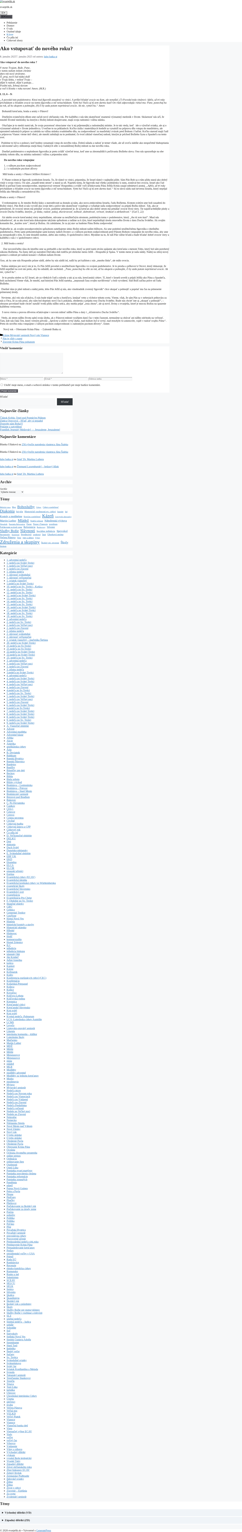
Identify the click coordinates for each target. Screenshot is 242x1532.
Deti (9, 841)
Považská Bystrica (16, 1229)
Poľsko (10, 1224)
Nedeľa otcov (14, 1090)
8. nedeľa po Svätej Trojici (20, 714)
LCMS (10, 1022)
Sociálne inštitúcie (46, 531)
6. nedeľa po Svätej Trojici (20, 705)
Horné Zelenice (15, 942)
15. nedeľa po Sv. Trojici (19, 604)
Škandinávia (13, 1298)
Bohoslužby (26, 507)
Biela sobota (13, 779)
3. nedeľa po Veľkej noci (20, 663)
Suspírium (15, 535)
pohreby (11, 1215)
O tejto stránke (14, 1135)
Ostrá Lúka (12, 1167)
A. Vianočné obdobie (18, 725)
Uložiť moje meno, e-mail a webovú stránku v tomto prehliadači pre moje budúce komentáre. (52, 385)
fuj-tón (19, 511)
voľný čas (12, 1440)
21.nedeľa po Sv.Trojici (19, 645)
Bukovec (11, 800)
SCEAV (11, 1280)
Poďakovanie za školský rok (21, 1206)
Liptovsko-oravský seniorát (21, 1028)
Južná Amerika (14, 960)
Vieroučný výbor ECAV (19, 1431)
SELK (10, 1286)
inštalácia (11, 948)
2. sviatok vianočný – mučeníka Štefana (27, 640)
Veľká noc (12, 1410)
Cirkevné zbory (15, 40)
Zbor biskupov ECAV (18, 1470)
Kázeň (48, 515)
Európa (10, 874)
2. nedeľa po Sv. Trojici (19, 622)
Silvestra (11, 1292)
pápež (10, 1185)
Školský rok (13, 1301)
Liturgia (11, 1031)
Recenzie (11, 1265)
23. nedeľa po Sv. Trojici (19, 657)
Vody (9, 1434)
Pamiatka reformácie (17, 1176)
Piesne (29, 524)
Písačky (11, 1200)
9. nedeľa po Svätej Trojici (20, 723)
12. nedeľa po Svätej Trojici (21, 595)
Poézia (10, 1212)
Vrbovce (11, 1443)
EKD (9, 859)
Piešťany (11, 1197)
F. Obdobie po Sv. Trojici (20, 900)
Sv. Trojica (12, 1357)
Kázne (10, 34)
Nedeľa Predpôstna (17, 1105)
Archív (3, 488)
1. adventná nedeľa (17, 559)
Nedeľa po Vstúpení (17, 1099)
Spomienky (5, 534)
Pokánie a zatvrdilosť (11, 426)
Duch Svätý (13, 847)
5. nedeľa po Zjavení (17, 702)
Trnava (10, 1384)
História (11, 921)
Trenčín (10, 1381)
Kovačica (11, 992)
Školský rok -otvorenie (50, 543)
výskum (11, 1455)
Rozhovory (41, 527)
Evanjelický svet (15, 892)
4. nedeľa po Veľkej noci (20, 684)
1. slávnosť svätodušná (18, 574)
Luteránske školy (15, 1037)
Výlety (37, 538)
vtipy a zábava (28, 538)
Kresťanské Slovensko (18, 1007)
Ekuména (11, 862)
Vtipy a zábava (14, 1449)
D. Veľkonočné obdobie (19, 835)
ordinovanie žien (15, 1161)
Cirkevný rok (13, 829)
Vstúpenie (12, 1446)
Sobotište (11, 1327)
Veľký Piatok (13, 1416)
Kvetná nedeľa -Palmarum (20, 1016)
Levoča (10, 1025)
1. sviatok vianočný (17, 580)
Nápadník (3, 524)
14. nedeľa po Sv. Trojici (19, 601)
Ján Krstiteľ (13, 957)
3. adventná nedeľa (17, 660)
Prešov (10, 1250)
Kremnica (12, 1001)
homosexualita (14, 939)
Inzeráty (60, 512)
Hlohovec (12, 933)
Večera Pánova (7, 537)
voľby (10, 1437)
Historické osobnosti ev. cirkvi (40, 511)
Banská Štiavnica (16, 761)
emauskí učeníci (15, 871)
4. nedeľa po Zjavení (17, 687)
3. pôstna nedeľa (15, 669)
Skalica (10, 1295)
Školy (64, 542)
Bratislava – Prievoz (17, 788)
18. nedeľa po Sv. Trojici (19, 613)
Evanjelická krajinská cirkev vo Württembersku (31, 883)
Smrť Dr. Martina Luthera (30, 459)
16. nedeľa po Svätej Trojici (21, 607)
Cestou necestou (15, 817)
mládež (10, 1063)
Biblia (10, 776)
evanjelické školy (16, 886)
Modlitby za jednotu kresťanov (23, 1075)
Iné (66, 512)
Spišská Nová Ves (16, 1336)
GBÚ (9, 906)
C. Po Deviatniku (16, 803)
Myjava (10, 1084)
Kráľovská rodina (16, 998)
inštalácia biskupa (16, 951)
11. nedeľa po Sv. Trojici (19, 589)
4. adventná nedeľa (17, 675)
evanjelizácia (13, 894)
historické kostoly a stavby (20, 924)
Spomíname (13, 1342)
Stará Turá (12, 1345)
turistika (11, 1390)
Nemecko (12, 1120)
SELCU (11, 1283)
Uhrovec (11, 1393)
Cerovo (10, 814)
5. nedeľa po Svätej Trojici (20, 696)
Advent (10, 728)
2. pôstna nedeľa (15, 631)
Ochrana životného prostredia (22, 1152)
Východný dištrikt (16, 1452)
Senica (10, 1289)
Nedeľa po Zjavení (16, 1102)
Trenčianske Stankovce (19, 1378)
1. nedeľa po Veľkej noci (20, 565)
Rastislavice (13, 1262)
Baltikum (11, 755)
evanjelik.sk (6, 7)
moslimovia (13, 1081)
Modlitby (11, 1069)
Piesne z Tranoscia (40, 524)
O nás (10, 28)
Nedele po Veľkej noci (18, 1111)
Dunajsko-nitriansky (17, 850)
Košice (10, 989)
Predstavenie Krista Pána (19, 1244)
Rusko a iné (13, 1274)
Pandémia (12, 1182)
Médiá (10, 1049)
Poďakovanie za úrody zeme (11, 527)
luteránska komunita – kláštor (22, 1034)
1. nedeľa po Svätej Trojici (20, 562)
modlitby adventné (16, 1072)
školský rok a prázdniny (19, 1304)
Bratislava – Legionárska (19, 785)
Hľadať (4, 396)
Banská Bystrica (15, 758)
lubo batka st (6, 459)
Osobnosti (12, 1164)
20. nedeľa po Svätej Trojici (21, 642)
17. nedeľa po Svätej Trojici (21, 610)
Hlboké (10, 930)
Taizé (44, 534)
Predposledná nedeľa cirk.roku (23, 1241)
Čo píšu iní (12, 37)
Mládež (23, 520)
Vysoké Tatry (13, 1461)
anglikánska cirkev (16, 746)
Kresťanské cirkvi (16, 1004)
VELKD (11, 1413)
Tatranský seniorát (16, 1375)
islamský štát (13, 954)
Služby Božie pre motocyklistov (23, 1310)
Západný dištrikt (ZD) (17, 1520)
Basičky (11, 767)
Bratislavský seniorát (17, 794)
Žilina (10, 1481)
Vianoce (44, 335)
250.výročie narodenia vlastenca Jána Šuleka (45, 444)
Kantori (10, 966)
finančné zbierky (15, 903)
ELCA (10, 865)
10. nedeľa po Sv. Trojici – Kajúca (24, 586)
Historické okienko (16, 927)
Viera (19, 538)
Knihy (10, 975)
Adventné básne (15, 734)
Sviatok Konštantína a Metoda (22, 1369)
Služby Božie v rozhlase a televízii (24, 1312)
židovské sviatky (15, 1478)
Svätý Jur (11, 1366)
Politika (10, 1218)
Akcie (10, 740)
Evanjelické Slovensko (18, 889)
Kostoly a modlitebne (11, 516)
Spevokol (62, 531)
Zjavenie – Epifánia (17, 1490)
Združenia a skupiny (20, 541)
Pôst (9, 1227)
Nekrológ (11, 1117)
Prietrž (10, 1256)
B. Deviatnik (13, 752)
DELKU (11, 838)
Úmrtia (10, 1398)
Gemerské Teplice (16, 912)
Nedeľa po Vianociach (18, 1096)
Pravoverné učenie (16, 1238)
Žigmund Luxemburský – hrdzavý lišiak (38, 466)
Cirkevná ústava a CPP (19, 826)
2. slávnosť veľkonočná (19, 637)
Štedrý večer (13, 1351)
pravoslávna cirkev (16, 1235)
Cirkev (38, 507)
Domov (10, 25)
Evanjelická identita (17, 880)
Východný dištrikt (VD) (18, 1512)
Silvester (51, 527)
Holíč (9, 936)
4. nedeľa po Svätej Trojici (20, 678)
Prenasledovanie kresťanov (21, 1247)
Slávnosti (27, 531)
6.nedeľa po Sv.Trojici (18, 708)
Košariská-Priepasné (17, 983)
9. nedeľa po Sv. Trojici (19, 720)
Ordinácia (12, 1158)
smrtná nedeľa (14, 1318)
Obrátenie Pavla (15, 1141)
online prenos (14, 1155)
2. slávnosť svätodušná (18, 634)
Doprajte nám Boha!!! (11, 423)
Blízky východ (14, 782)
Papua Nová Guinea (17, 1188)
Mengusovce (13, 1055)
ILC (9, 945)
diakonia (11, 844)
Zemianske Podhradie (18, 1476)
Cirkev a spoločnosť (51, 507)
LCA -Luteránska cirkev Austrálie (24, 1019)
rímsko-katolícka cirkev (19, 1268)
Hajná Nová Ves (15, 918)
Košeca (10, 986)
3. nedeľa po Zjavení (17, 666)
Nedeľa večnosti (36, 521)
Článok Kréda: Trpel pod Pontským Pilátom (23, 417)
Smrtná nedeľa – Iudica (19, 1321)
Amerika (11, 743)
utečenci (11, 1401)
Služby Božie (9, 531)
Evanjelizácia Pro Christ (19, 897)
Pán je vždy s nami (12, 338)
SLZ (9, 1315)
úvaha (10, 1404)
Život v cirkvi (14, 1487)
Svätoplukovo (14, 1363)
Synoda (10, 1372)
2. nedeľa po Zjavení (17, 628)
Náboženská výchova (55, 520)
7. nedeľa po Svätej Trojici (20, 711)
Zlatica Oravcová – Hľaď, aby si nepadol (21, 420)
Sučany (10, 1354)
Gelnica (11, 909)
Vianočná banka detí (17, 1425)
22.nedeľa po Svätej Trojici (21, 651)
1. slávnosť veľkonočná (19, 577)
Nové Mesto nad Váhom (19, 1126)
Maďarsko (12, 1040)
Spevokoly (12, 1333)
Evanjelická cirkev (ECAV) (21, 877)
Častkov (11, 806)
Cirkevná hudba (15, 823)
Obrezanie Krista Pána (18, 1146)
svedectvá (36, 535)
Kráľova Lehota (15, 995)
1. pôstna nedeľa (15, 571)
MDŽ (10, 1046)
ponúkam (53, 524)
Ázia (9, 749)
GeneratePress (43, 1530)
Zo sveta (11, 1493)
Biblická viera (5, 507)
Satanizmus (12, 1277)
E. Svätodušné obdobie (19, 853)
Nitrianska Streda (16, 1123)
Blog (14, 507)
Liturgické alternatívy (63, 517)
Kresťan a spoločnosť (32, 517)
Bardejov (11, 764)
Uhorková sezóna (55, 534)
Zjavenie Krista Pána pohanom (19, 341)
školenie (3, 546)
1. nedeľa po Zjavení (17, 568)
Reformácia (29, 527)
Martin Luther (8, 520)
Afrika (10, 737)
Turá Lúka (12, 1387)
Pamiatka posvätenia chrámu (21, 1173)
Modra (10, 1078)
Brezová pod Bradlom (18, 797)
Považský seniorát (16, 1232)
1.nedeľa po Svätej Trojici (20, 583)
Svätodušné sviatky (17, 1360)
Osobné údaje (14, 31)
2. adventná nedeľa (17, 619)
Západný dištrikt (15, 1464)
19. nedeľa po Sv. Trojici (19, 616)
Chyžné (11, 820)
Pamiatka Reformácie (17, 524)
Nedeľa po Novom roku (19, 1093)
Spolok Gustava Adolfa (19, 1339)
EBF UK (11, 856)
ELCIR (10, 868)
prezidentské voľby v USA (21, 1253)
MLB (9, 1066)
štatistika (11, 1348)
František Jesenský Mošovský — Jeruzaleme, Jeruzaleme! (30, 429)
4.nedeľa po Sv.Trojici (18, 690)
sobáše (10, 1324)
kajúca (10, 963)
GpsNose (11, 915)
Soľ (9, 1330)
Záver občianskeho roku (19, 1467)
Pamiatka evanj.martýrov (19, 1170)
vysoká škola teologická (19, 1458)
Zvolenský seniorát (16, 1496)
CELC (10, 809)
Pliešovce (11, 1203)
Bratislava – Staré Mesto (19, 791)
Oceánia (11, 1149)
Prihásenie (12, 22)
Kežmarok (12, 972)
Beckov (11, 773)
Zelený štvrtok (14, 1473)
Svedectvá (26, 534)
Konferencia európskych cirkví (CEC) (26, 977)
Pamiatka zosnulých (17, 1179)
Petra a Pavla (13, 1191)
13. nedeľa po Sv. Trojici (19, 598)
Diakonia (7, 511)
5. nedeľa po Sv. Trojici (19, 693)
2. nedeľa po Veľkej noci (20, 625)
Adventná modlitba (17, 731)
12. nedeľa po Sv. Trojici (19, 592)
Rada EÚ (11, 1259)
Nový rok (35, 335)
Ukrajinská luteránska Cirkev (22, 1395)
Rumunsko (12, 1271)
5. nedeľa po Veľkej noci (20, 699)
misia (9, 1060)
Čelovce (11, 811)
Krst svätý (12, 1010)
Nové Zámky (13, 1129)
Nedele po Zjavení (16, 1114)
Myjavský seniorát (19, 335)
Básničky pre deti (16, 770)
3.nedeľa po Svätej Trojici (20, 672)
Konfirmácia (13, 980)
